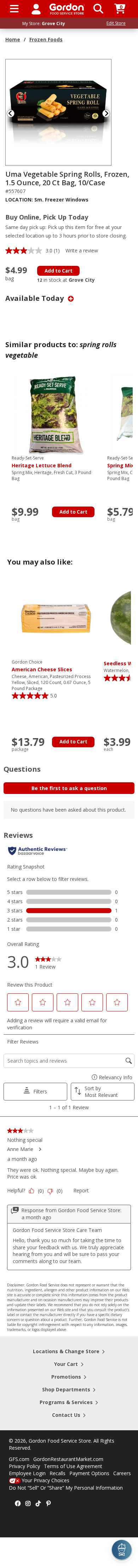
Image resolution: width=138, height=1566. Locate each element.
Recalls (57, 1473)
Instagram (27, 1504)
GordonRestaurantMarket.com (68, 1459)
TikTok (38, 1504)
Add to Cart (59, 271)
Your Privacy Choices (45, 1480)
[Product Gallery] (59, 112)
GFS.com (19, 1459)
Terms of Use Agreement (73, 1466)
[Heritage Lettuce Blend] (56, 414)
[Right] (109, 113)
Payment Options (89, 1473)
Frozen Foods (46, 39)
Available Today (35, 298)
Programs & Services (66, 1402)
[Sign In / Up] (36, 8)
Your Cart (66, 1364)
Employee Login (27, 1473)
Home (12, 39)
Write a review (81, 250)
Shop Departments (66, 1389)
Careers (122, 1473)
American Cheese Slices (42, 666)
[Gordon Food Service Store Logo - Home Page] (67, 9)
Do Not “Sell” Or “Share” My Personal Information (66, 1487)
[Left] (10, 113)
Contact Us (66, 1415)
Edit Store (116, 23)
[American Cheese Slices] (56, 618)
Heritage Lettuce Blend (41, 462)
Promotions (66, 1376)
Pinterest (48, 1504)
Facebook (17, 1504)
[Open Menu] (14, 9)
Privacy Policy (24, 1466)
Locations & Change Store (66, 1351)
